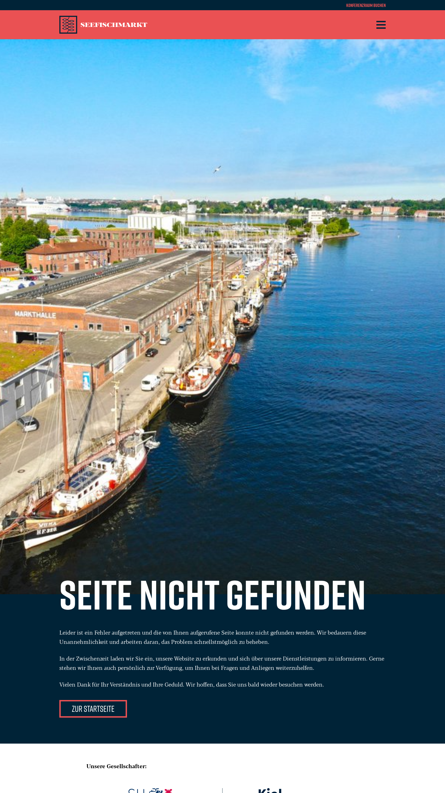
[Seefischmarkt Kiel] (103, 25)
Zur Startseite (93, 709)
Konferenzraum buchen (366, 5)
